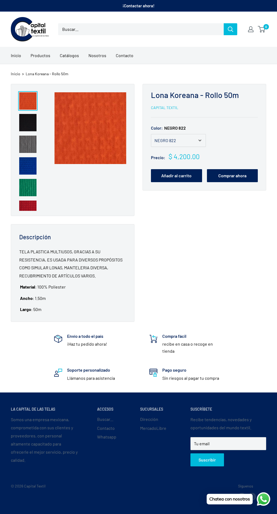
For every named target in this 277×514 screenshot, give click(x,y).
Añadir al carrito (176, 175)
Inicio (16, 55)
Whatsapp (106, 436)
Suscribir (207, 459)
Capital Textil (164, 107)
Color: (168, 127)
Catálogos (69, 55)
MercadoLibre (153, 428)
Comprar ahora (232, 175)
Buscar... (105, 419)
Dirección (149, 419)
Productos (40, 55)
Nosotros (97, 55)
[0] (261, 29)
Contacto (124, 55)
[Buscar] (230, 29)
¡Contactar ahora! (138, 5)
